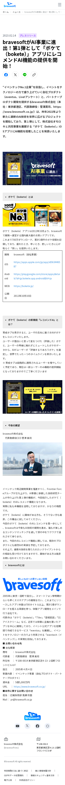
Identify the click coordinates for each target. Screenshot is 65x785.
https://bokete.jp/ (24, 286)
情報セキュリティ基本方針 (42, 775)
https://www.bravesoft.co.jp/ (29, 686)
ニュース (16, 11)
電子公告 (8, 780)
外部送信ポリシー (27, 780)
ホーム (6, 11)
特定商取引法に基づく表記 (16, 771)
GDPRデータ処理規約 (14, 775)
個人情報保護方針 (43, 771)
